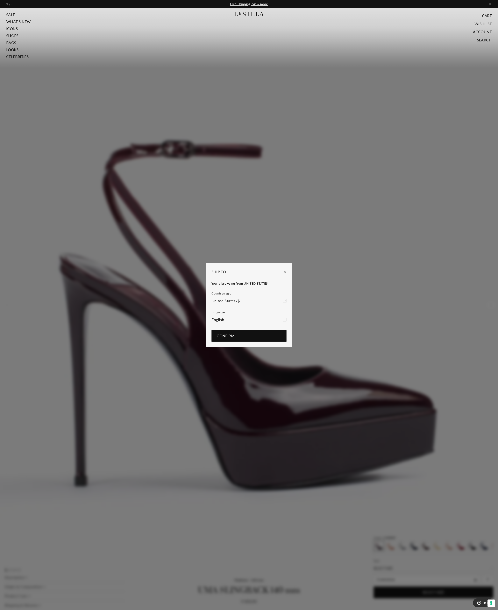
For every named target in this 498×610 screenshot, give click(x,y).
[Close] (283, 272)
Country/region (222, 293)
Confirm (226, 336)
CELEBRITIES (17, 56)
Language (218, 312)
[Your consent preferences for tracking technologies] (491, 603)
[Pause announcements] (490, 4)
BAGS (11, 42)
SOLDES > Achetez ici (249, 4)
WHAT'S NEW (18, 21)
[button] (18, 14)
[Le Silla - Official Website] (249, 14)
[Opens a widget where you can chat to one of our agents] (483, 603)
